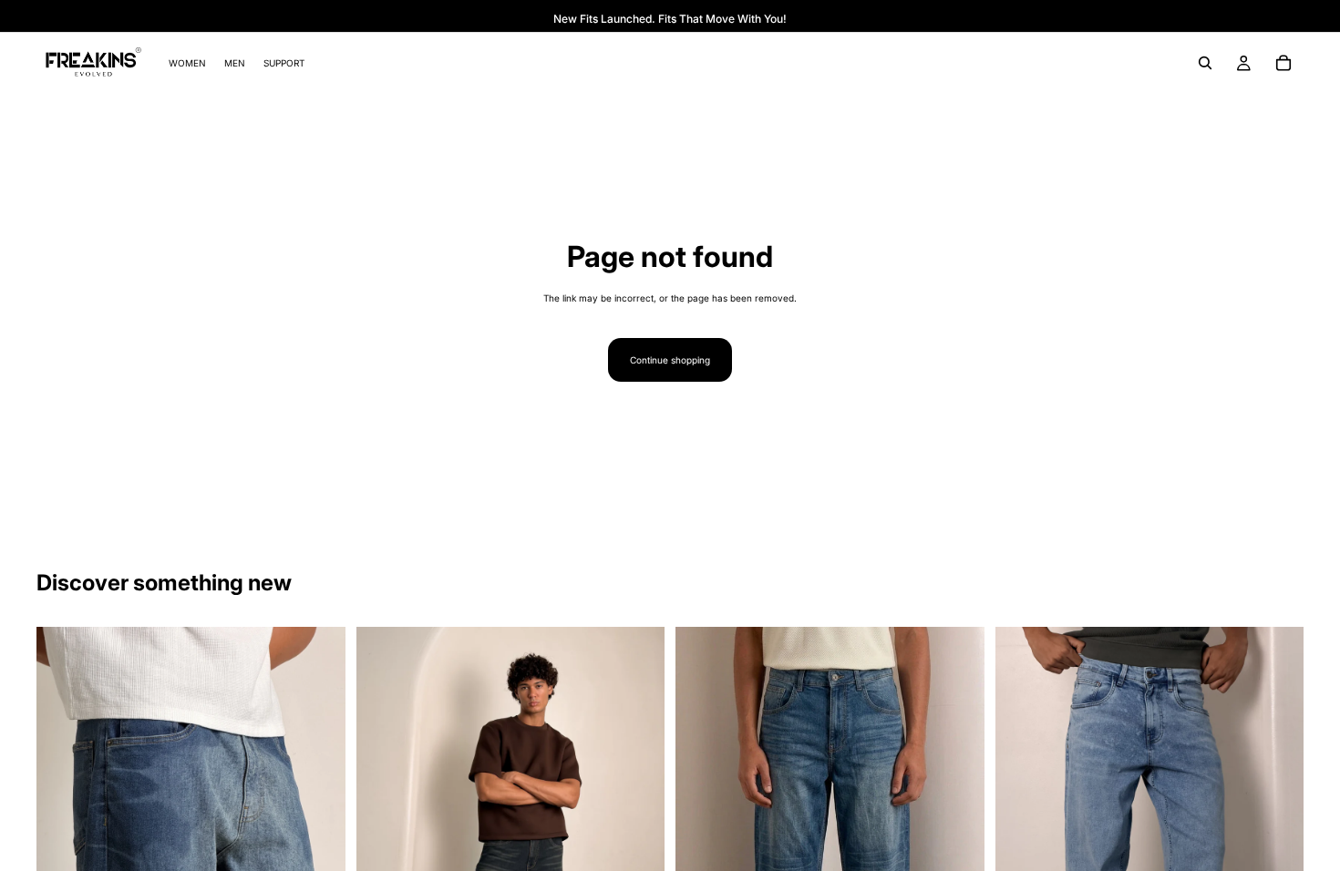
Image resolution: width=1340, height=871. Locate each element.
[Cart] (1283, 63)
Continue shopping (670, 359)
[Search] (1205, 63)
